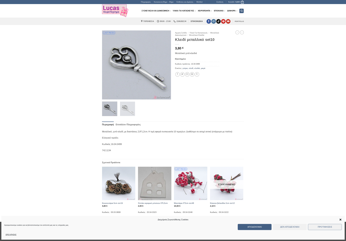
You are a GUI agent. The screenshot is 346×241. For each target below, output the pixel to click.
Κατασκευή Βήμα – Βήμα (164, 2)
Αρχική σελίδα (181, 33)
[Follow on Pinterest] (223, 21)
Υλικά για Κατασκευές (198, 33)
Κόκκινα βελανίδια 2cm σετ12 (222, 203)
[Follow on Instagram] (213, 21)
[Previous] (106, 65)
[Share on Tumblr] (197, 74)
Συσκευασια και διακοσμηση (155, 11)
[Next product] (237, 32)
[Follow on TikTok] (218, 21)
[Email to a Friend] (187, 74)
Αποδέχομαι (254, 227)
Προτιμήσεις (325, 227)
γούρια (185, 68)
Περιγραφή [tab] (108, 124)
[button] (340, 219)
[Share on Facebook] (177, 74)
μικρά (203, 68)
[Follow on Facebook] (209, 21)
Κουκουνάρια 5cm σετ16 (112, 203)
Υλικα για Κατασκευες (183, 11)
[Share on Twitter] (182, 74)
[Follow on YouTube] (228, 21)
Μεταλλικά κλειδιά (196, 35)
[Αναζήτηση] (241, 11)
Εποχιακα (218, 11)
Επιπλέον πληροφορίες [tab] (128, 124)
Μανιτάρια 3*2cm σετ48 (184, 203)
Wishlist (199, 2)
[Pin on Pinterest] (192, 74)
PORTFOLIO (239, 21)
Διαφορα (231, 11)
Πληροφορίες (146, 2)
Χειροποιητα (204, 11)
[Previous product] (242, 32)
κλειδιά (197, 68)
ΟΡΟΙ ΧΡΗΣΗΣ (11, 235)
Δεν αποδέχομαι (289, 227)
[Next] (166, 65)
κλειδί (191, 68)
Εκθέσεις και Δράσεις (185, 2)
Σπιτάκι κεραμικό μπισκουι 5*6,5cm (153, 203)
